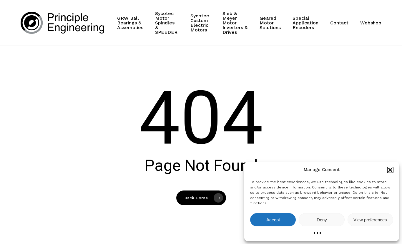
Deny (322, 219)
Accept (273, 219)
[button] (390, 170)
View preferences (370, 219)
